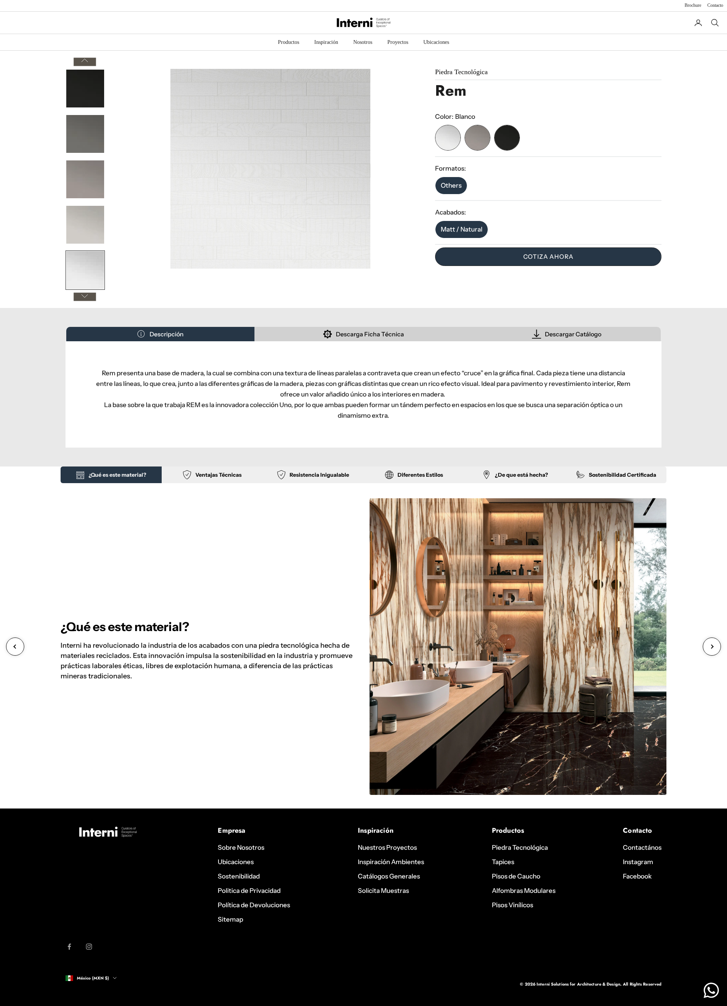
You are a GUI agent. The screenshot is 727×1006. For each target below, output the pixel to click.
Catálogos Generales (389, 876)
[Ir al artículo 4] (85, 224)
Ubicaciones (436, 42)
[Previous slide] (15, 646)
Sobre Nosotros (241, 847)
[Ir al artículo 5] (85, 270)
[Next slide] (712, 646)
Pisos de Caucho (516, 876)
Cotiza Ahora (548, 256)
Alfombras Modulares (523, 890)
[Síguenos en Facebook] (69, 946)
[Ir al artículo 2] (85, 134)
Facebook (637, 876)
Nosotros (362, 42)
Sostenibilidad (239, 876)
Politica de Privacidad (249, 890)
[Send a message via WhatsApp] (711, 990)
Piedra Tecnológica (520, 847)
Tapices (503, 862)
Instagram (638, 862)
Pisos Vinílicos (512, 905)
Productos (288, 42)
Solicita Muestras (383, 890)
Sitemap (230, 919)
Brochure (693, 5)
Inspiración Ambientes (391, 862)
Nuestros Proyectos (387, 847)
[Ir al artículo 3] (85, 179)
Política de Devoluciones (254, 905)
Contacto (715, 5)
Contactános (642, 847)
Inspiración (326, 42)
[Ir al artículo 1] (85, 88)
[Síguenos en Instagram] (89, 946)
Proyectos (397, 42)
